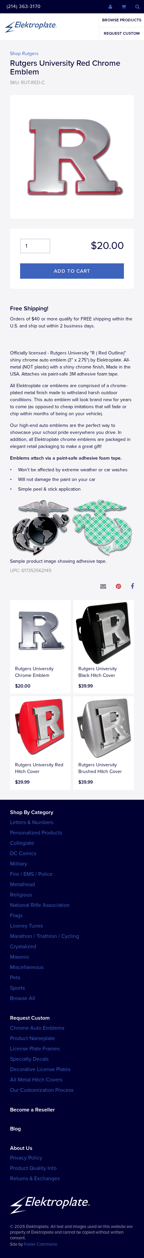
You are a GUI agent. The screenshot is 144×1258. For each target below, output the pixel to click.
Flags (16, 915)
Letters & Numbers (31, 822)
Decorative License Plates (40, 1069)
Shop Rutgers (24, 53)
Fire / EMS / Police (31, 874)
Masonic (19, 957)
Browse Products (121, 20)
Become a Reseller (32, 1109)
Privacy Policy (26, 1158)
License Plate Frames (35, 1048)
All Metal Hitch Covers (36, 1079)
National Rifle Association (40, 905)
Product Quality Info (33, 1168)
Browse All (22, 998)
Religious (21, 895)
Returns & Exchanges (35, 1178)
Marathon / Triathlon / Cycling (44, 936)
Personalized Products (36, 832)
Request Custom (122, 33)
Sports (17, 988)
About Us (21, 1148)
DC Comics (23, 853)
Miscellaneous (27, 967)
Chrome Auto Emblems (37, 1028)
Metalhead (22, 884)
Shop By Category (31, 812)
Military (18, 863)
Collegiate (22, 843)
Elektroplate (31, 27)
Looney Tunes (26, 926)
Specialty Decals (29, 1059)
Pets (15, 977)
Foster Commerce (40, 1244)
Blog (15, 1128)
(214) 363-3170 (24, 6)
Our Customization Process (41, 1090)
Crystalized (23, 946)
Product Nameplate (32, 1038)
